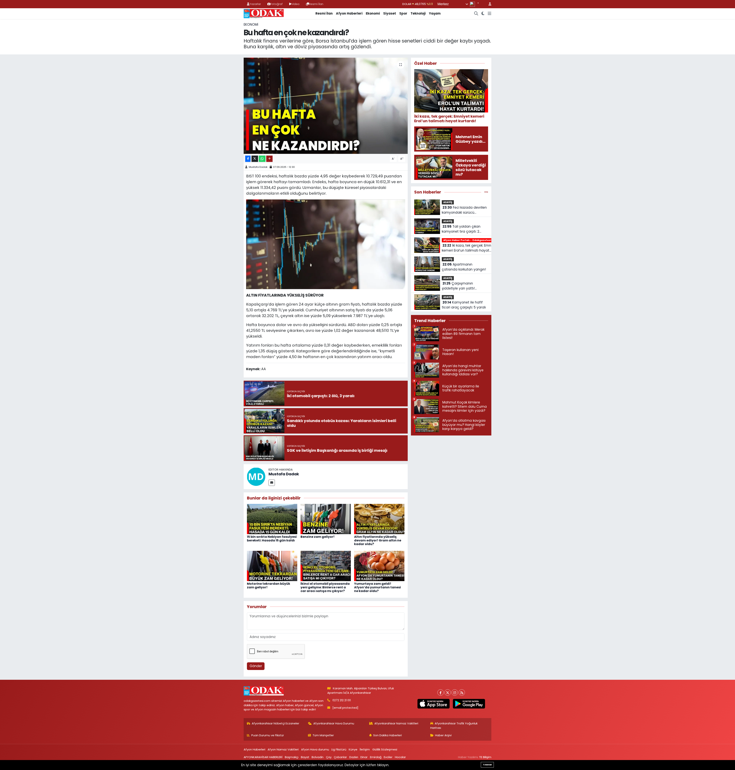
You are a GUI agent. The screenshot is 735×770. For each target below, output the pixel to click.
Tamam (487, 764)
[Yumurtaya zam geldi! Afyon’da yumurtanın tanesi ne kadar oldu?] (379, 565)
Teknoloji (418, 13)
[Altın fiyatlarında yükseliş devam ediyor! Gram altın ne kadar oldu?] (379, 518)
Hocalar (400, 757)
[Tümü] (486, 192)
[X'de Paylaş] (255, 159)
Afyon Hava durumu (315, 749)
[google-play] (469, 703)
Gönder (256, 666)
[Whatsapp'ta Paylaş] (262, 159)
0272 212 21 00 (341, 700)
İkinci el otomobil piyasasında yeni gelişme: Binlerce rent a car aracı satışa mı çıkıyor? (325, 587)
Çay (329, 757)
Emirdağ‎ (375, 757)
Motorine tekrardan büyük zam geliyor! (268, 585)
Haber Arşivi (443, 735)
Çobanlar (340, 757)
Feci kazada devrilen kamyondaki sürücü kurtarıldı (464, 210)
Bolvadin (317, 757)
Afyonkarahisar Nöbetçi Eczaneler (275, 723)
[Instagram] (455, 692)
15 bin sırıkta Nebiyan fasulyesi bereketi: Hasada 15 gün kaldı (272, 539)
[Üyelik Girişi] (488, 4)
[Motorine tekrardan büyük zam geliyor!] (272, 565)
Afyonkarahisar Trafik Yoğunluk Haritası (454, 725)
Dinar (364, 757)
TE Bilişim (485, 757)
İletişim (365, 749)
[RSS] (462, 692)
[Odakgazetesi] (264, 13)
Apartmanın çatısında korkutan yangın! (464, 267)
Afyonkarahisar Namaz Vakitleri (396, 723)
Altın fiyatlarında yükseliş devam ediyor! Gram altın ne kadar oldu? (377, 540)
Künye (353, 749)
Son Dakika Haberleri (387, 735)
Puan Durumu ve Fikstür (267, 735)
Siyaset (389, 13)
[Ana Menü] (489, 13)
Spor (403, 13)
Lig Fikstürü (338, 749)
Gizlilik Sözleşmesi (384, 749)
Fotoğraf (276, 4)
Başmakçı (291, 757)
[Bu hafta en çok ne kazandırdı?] (326, 106)
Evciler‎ (388, 757)
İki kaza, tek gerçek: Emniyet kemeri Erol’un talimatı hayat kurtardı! (469, 248)
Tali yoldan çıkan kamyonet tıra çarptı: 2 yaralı (461, 229)
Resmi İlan (316, 4)
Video (295, 4)
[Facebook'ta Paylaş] (248, 159)
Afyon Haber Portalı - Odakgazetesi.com (470, 240)
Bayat (305, 757)
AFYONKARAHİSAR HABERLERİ (263, 757)
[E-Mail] (272, 483)
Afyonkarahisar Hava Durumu (333, 723)
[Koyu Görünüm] (483, 13)
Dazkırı (353, 757)
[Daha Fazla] (269, 159)
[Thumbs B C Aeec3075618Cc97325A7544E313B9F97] (325, 244)
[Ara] (476, 13)
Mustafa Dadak (258, 167)
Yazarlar (255, 4)
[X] (447, 692)
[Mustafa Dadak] (256, 476)
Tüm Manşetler (323, 735)
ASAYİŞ (447, 202)
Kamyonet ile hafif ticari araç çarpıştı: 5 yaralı (464, 305)
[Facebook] (440, 692)
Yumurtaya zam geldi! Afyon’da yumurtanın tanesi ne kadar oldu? (377, 587)
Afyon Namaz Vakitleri (283, 749)
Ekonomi (373, 13)
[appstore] (433, 703)
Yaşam (435, 13)
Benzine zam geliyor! (318, 537)
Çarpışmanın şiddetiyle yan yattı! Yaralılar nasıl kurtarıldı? (461, 286)
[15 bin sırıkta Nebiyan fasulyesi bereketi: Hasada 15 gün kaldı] (272, 518)
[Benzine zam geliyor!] (326, 518)
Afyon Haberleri (349, 13)
